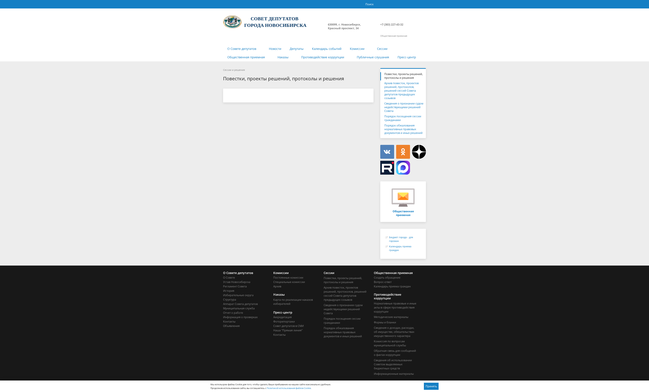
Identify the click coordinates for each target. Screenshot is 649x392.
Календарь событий (326, 49)
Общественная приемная (246, 57)
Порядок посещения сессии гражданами (402, 118)
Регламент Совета (235, 286)
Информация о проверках (240, 317)
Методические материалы (391, 317)
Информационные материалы (394, 374)
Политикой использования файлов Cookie (289, 388)
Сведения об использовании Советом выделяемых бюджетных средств (393, 364)
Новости (275, 49)
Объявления (231, 326)
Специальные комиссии (289, 282)
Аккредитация (282, 317)
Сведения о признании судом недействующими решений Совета (403, 107)
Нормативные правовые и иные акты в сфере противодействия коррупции (395, 307)
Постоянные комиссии (288, 277)
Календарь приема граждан (392, 286)
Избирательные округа (238, 295)
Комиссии (357, 49)
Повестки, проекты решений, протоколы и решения (403, 76)
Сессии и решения (234, 70)
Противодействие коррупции (322, 57)
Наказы (283, 57)
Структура (229, 299)
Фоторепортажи (284, 321)
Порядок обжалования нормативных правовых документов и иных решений (403, 129)
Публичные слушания (373, 57)
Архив (277, 286)
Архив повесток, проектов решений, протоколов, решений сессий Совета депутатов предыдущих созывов (401, 90)
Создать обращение (387, 277)
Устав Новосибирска (236, 282)
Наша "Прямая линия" (288, 330)
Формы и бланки (385, 322)
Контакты (229, 321)
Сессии (382, 49)
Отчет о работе (233, 313)
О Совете (229, 277)
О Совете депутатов (241, 49)
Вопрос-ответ (383, 282)
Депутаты (297, 49)
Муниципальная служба (239, 308)
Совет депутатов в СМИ (288, 326)
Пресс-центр (407, 57)
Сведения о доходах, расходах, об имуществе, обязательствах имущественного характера (394, 332)
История (228, 291)
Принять (431, 386)
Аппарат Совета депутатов (240, 304)
